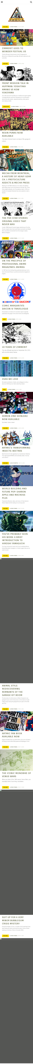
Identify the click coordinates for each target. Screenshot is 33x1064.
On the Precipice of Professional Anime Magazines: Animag (14, 263)
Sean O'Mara (14, 26)
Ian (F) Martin (14, 463)
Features (5, 26)
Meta (4, 319)
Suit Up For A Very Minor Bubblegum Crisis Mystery (13, 920)
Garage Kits (6, 106)
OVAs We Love (10, 379)
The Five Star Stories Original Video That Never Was (15, 221)
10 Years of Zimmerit (14, 347)
